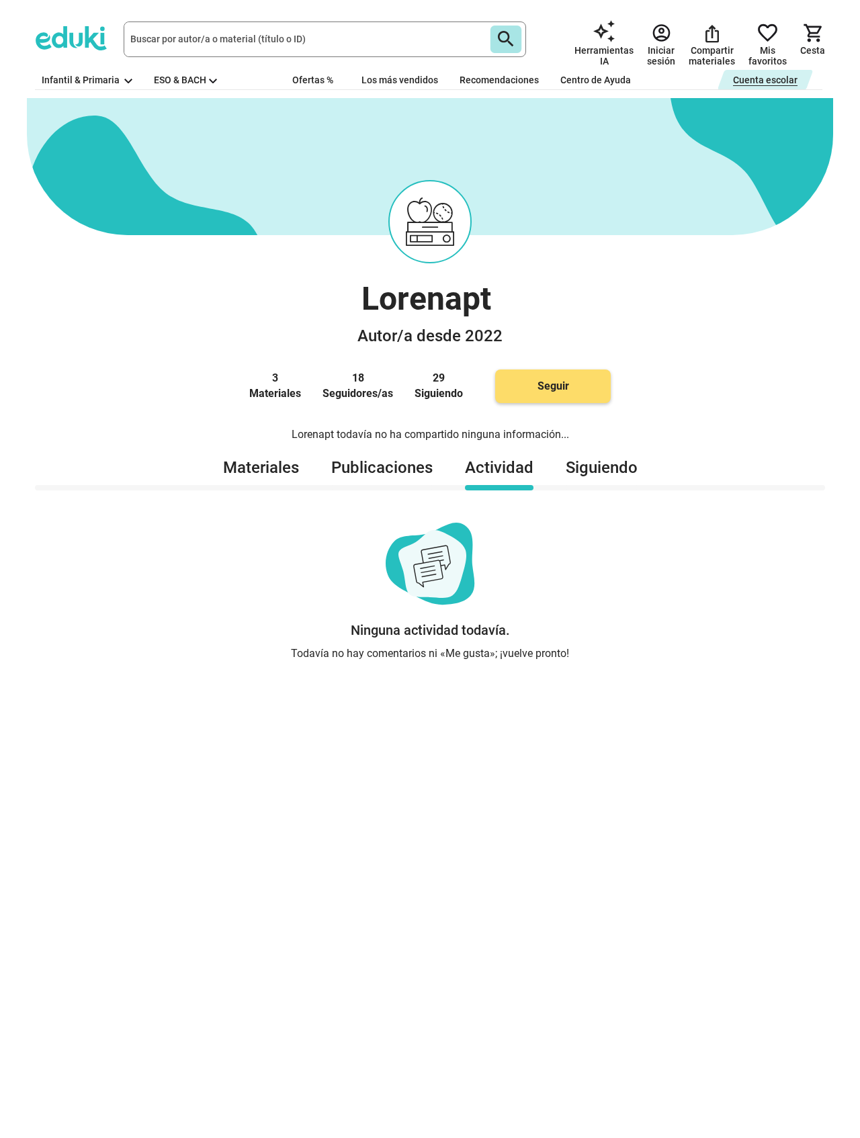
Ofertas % (312, 80)
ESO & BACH (180, 80)
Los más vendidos (399, 80)
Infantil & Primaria (82, 80)
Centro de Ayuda (595, 80)
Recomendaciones (499, 80)
